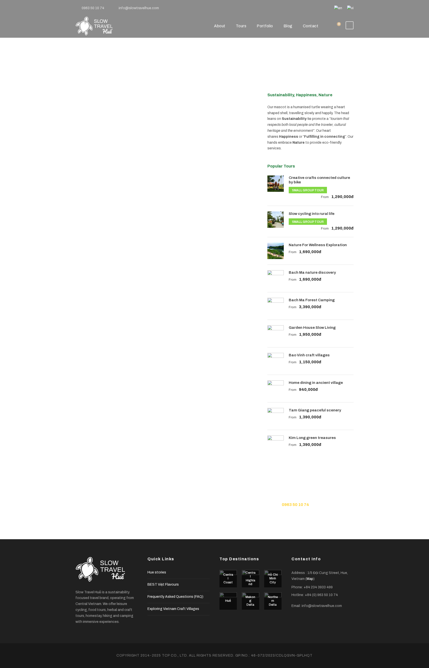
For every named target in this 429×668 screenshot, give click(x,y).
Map (310, 579)
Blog (288, 26)
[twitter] (309, 8)
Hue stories (156, 572)
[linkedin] (293, 8)
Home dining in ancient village (316, 383)
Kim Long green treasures (312, 438)
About (219, 26)
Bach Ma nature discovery (312, 272)
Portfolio (265, 26)
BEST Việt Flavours (163, 584)
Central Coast (228, 578)
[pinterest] (301, 8)
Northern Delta (273, 600)
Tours (241, 26)
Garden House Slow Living (312, 328)
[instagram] (325, 8)
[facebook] (285, 8)
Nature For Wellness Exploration (318, 245)
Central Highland (250, 578)
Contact (311, 26)
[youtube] (317, 8)
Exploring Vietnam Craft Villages (173, 609)
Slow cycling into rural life (311, 214)
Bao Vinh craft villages (309, 355)
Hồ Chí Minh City (273, 578)
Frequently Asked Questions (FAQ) (175, 597)
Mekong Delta (250, 600)
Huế (228, 600)
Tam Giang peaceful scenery (315, 410)
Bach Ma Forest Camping (312, 300)
